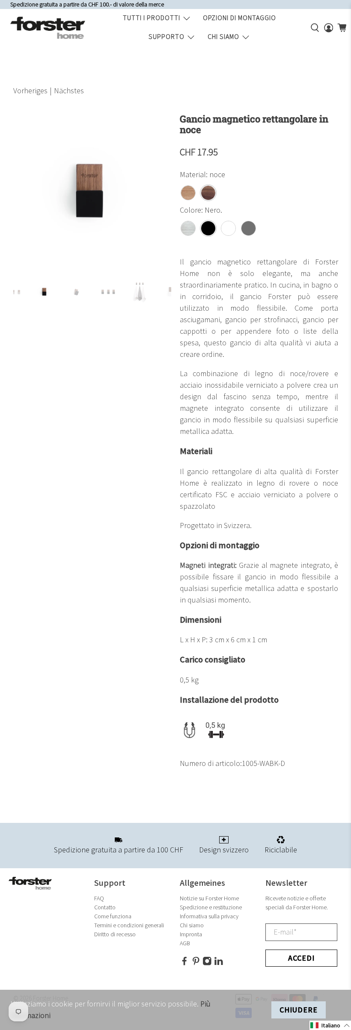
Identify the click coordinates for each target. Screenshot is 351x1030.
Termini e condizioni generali (129, 925)
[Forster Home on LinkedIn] (218, 964)
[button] (330, 1025)
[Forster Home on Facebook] (184, 964)
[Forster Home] (47, 28)
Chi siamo (223, 37)
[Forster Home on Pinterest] (196, 964)
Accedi (301, 958)
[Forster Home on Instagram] (207, 964)
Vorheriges (30, 90)
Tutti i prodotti (151, 18)
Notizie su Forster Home (209, 898)
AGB (185, 943)
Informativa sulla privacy (209, 916)
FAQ (99, 898)
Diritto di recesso (115, 934)
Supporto (166, 37)
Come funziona (112, 916)
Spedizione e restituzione (211, 907)
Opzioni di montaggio (239, 18)
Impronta (191, 934)
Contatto (105, 907)
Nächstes (69, 90)
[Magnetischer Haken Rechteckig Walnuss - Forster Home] (92, 193)
